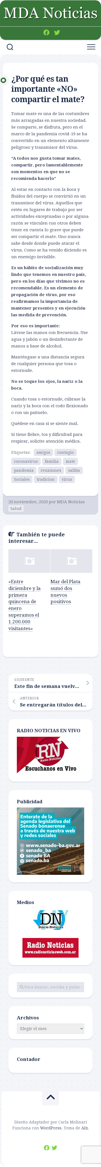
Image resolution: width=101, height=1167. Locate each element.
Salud (16, 508)
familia (52, 461)
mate (70, 461)
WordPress (50, 1128)
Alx (84, 1128)
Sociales (22, 479)
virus (67, 479)
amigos (43, 452)
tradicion (46, 479)
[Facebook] (46, 32)
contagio (65, 452)
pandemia (24, 470)
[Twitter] (57, 32)
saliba (74, 470)
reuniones (51, 470)
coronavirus (26, 461)
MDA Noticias (71, 501)
